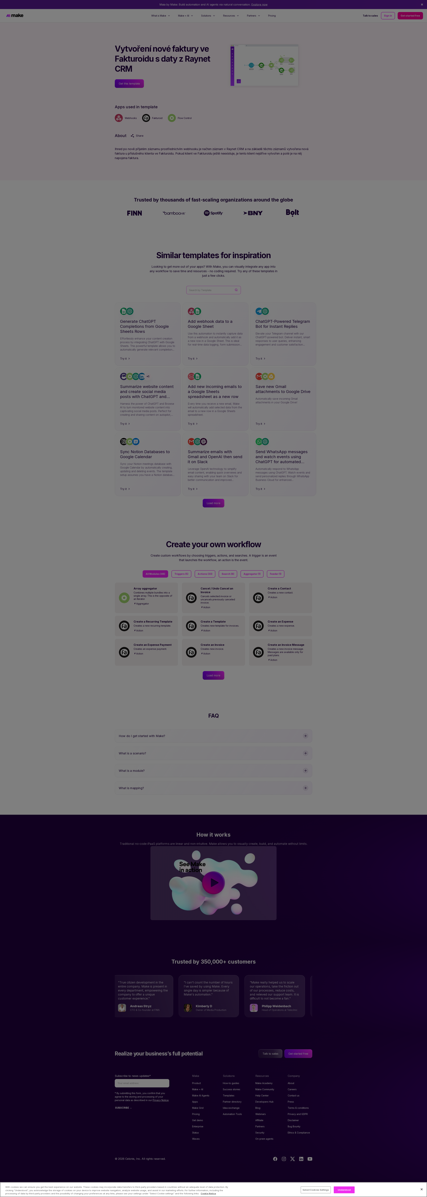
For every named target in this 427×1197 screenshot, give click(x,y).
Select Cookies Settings (316, 1189)
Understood (344, 1189)
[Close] (421, 1189)
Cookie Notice (208, 1193)
